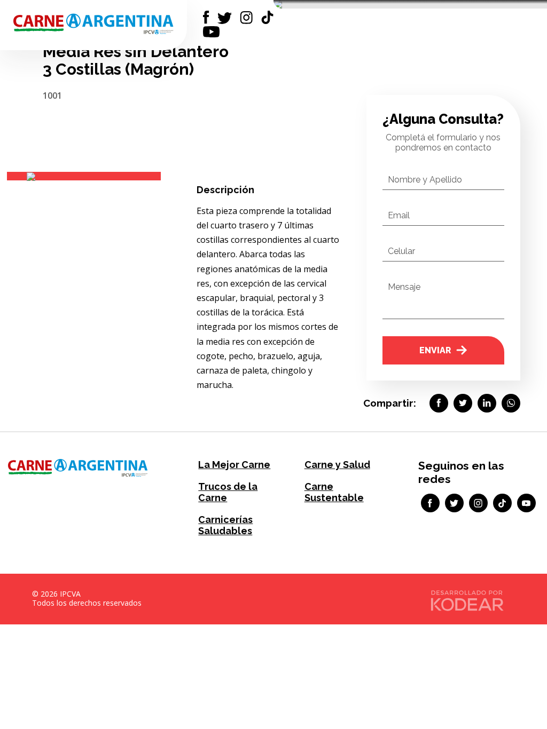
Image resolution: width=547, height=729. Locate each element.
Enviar (435, 350)
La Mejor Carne (234, 464)
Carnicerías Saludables (225, 525)
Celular (401, 251)
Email (399, 215)
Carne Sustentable (334, 492)
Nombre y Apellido (425, 180)
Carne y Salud (337, 464)
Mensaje (404, 287)
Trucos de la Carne (227, 492)
